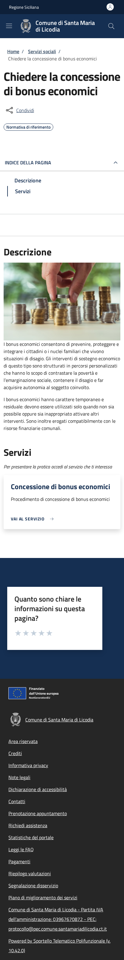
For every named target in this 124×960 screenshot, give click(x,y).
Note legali (19, 777)
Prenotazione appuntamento (37, 813)
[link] (34, 519)
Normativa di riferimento (28, 126)
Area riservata (23, 741)
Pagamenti (19, 861)
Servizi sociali (42, 51)
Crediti (15, 753)
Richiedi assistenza (27, 825)
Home (13, 51)
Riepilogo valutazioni (29, 873)
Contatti (16, 801)
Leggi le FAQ (21, 849)
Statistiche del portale (31, 837)
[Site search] (111, 26)
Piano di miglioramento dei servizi (42, 897)
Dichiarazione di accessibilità (37, 789)
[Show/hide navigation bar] (9, 26)
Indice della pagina (28, 162)
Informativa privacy (28, 765)
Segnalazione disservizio (33, 885)
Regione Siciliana (24, 7)
